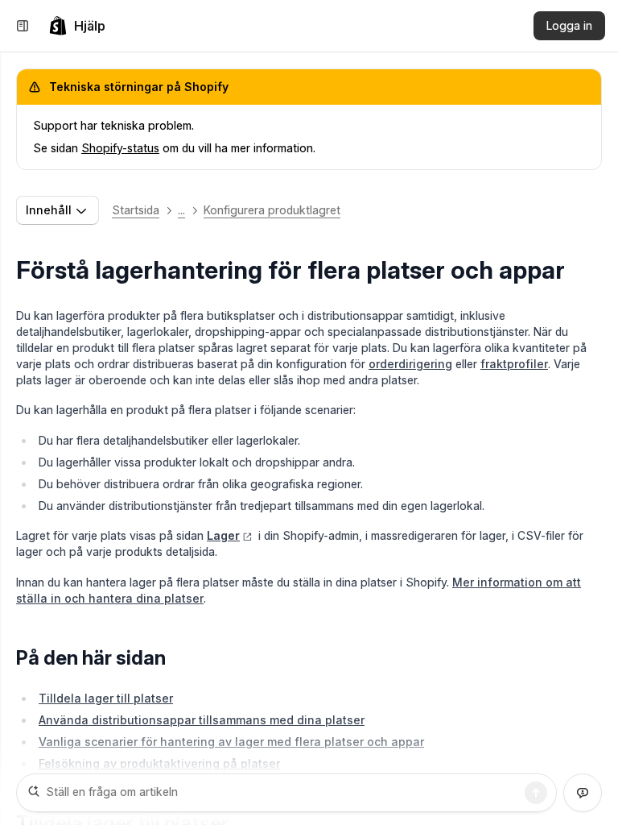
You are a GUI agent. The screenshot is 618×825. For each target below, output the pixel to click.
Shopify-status (120, 148)
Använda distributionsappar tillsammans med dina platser (202, 720)
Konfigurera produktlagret (272, 210)
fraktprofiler (514, 364)
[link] (76, 25)
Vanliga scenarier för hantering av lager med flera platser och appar (231, 741)
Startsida (135, 210)
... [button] (181, 210)
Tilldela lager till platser (106, 698)
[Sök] (536, 792)
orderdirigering (410, 364)
